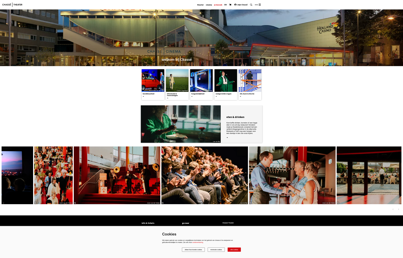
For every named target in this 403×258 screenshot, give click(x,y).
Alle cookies (234, 250)
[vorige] (393, 209)
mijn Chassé (242, 4)
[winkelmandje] (230, 5)
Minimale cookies (216, 250)
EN (225, 4)
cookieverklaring (197, 242)
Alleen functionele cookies (193, 250)
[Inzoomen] (35, 203)
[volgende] (399, 209)
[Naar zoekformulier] (251, 5)
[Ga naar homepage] (12, 4)
